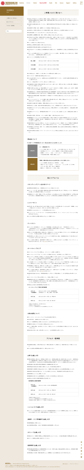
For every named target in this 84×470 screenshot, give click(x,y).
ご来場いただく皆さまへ (12, 18)
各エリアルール (10, 21)
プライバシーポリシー (74, 463)
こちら (45, 241)
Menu (81, 4)
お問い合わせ (65, 463)
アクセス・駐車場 (10, 25)
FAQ (8, 31)
